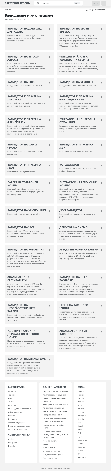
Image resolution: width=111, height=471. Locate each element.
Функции (12, 405)
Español (81, 412)
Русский (81, 409)
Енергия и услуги (50, 458)
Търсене (11, 395)
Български (82, 457)
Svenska (81, 419)
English (81, 391)
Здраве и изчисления (52, 431)
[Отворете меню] (103, 3)
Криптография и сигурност (54, 395)
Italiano (81, 402)
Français (81, 395)
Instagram (12, 442)
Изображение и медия (52, 415)
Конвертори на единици (53, 408)
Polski (80, 429)
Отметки (12, 391)
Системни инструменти (53, 422)
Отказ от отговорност (17, 429)
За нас (11, 402)
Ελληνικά (81, 447)
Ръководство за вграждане (19, 409)
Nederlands (82, 440)
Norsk (80, 405)
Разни (45, 444)
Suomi (80, 426)
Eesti (80, 422)
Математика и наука (51, 451)
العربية (80, 436)
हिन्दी (79, 433)
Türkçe (80, 443)
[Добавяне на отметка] (49, 29)
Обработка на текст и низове (55, 391)
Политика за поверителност (20, 426)
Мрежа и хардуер (50, 441)
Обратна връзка (15, 412)
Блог (10, 398)
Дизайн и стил (49, 448)
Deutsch (81, 398)
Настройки (12, 419)
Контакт (11, 415)
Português (82, 415)
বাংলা (79, 454)
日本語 (80, 450)
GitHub (11, 439)
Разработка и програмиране (55, 411)
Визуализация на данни (53, 455)
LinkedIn (11, 446)
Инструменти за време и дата (55, 404)
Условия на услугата (16, 422)
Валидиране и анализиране (54, 418)
